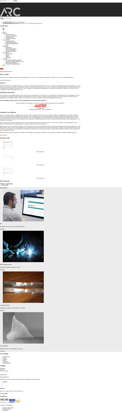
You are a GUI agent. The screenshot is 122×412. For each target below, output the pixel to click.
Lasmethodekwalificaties (11, 42)
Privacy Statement (7, 409)
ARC (7, 44)
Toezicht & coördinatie (11, 38)
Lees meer (2, 229)
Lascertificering (6, 39)
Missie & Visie (9, 53)
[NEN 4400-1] (15, 402)
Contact (1, 68)
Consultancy (5, 46)
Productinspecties (9, 37)
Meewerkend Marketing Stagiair (13, 63)
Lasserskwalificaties (10, 41)
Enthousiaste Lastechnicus (11, 62)
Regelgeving (8, 47)
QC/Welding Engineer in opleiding (13, 60)
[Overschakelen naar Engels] (3, 29)
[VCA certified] (6, 402)
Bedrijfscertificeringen (11, 48)
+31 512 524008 (6, 4)
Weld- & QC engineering (11, 35)
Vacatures (5, 58)
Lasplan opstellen (7, 363)
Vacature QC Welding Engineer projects (15, 61)
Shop (4, 65)
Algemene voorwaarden (8, 407)
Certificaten (8, 57)
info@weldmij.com (7, 5)
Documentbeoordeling (11, 51)
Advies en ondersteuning (11, 49)
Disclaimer (5, 410)
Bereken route (3, 374)
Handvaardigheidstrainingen (12, 43)
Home (4, 32)
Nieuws (7, 56)
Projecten (5, 33)
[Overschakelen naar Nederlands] (3, 28)
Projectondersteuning (10, 34)
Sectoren (8, 55)
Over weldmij (6, 52)
